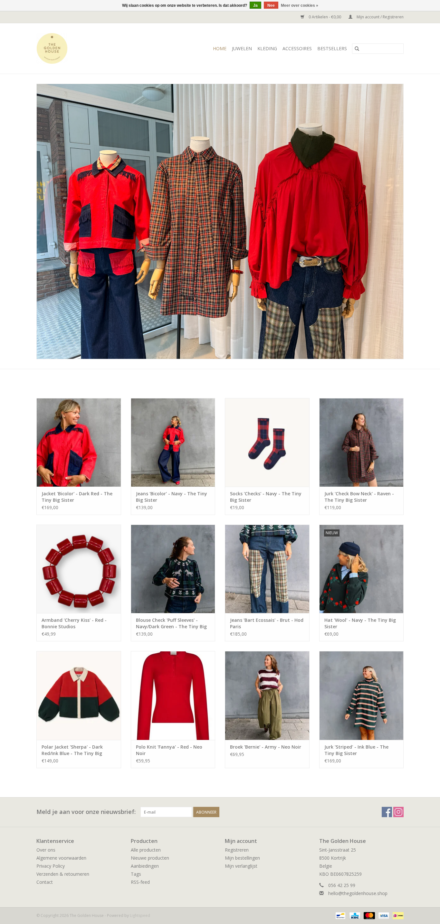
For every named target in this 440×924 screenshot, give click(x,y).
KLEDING (267, 48)
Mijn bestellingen (242, 858)
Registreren (237, 850)
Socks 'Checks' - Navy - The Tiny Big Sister (265, 496)
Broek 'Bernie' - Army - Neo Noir (265, 747)
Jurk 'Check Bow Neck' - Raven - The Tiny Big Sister (359, 496)
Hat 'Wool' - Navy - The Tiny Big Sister (360, 623)
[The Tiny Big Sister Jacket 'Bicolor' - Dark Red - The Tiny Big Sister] (78, 442)
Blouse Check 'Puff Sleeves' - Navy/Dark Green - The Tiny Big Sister (171, 623)
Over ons (45, 850)
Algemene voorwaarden (61, 858)
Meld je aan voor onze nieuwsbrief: (86, 811)
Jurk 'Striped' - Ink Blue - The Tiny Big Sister (356, 750)
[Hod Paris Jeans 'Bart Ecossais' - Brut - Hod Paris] (267, 569)
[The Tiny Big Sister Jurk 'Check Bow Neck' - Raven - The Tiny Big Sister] (361, 442)
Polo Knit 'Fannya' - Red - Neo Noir (169, 750)
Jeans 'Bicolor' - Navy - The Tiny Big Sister (171, 496)
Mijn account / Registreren (380, 17)
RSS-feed (140, 882)
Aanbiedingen (145, 866)
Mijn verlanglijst (241, 866)
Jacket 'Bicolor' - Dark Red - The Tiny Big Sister (77, 496)
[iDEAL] (397, 915)
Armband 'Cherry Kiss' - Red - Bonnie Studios (74, 623)
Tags (136, 874)
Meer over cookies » (299, 5)
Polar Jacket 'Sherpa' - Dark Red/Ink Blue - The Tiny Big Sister (72, 750)
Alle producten (146, 850)
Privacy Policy (50, 866)
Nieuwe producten (150, 858)
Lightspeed (140, 915)
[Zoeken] (357, 48)
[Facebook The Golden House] (387, 812)
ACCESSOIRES (297, 48)
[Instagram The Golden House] (398, 812)
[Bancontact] (340, 915)
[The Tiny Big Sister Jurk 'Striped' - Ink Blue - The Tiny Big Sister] (361, 695)
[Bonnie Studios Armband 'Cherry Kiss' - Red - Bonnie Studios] (78, 569)
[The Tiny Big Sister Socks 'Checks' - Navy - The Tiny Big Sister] (267, 442)
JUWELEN (242, 48)
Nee (271, 5)
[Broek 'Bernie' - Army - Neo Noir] (267, 695)
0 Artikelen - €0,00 (325, 17)
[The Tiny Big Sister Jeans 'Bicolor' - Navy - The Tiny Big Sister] (173, 442)
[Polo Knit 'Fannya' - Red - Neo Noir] (173, 695)
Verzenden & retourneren (62, 874)
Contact (44, 882)
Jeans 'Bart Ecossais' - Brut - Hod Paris (266, 623)
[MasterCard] (368, 915)
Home (219, 48)
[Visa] (383, 915)
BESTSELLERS (332, 48)
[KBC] (354, 915)
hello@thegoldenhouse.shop (357, 893)
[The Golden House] (62, 48)
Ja (255, 5)
